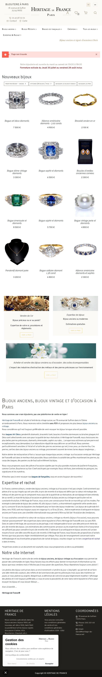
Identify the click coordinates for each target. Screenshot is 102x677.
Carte (24, 21)
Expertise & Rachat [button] (11, 35)
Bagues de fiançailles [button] (51, 29)
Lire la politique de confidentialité (17, 655)
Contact (13, 21)
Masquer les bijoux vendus (66, 84)
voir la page (26, 335)
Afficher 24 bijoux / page (39, 84)
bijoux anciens (89, 424)
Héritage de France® (11, 421)
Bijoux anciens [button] (8, 29)
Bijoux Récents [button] (28, 29)
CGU (62, 631)
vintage (5, 427)
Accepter (49, 663)
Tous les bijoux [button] (89, 29)
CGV (57, 631)
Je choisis (30, 663)
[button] (5, 672)
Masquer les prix (84, 84)
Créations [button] (72, 29)
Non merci (12, 663)
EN (95, 5)
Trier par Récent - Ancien (14, 84)
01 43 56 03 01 (18, 18)
